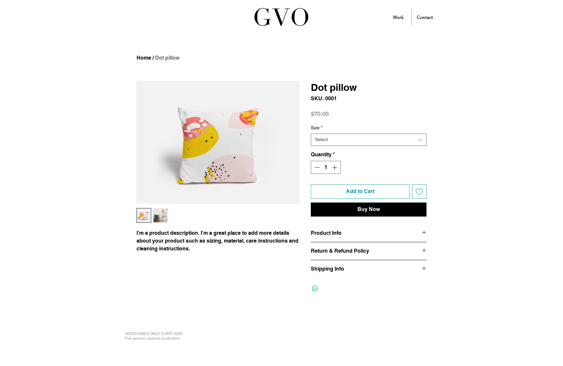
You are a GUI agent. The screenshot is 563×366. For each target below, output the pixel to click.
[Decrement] (316, 167)
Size (317, 127)
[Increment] (335, 167)
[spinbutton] (326, 167)
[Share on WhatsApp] (315, 288)
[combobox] (368, 140)
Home (144, 58)
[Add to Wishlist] (419, 191)
